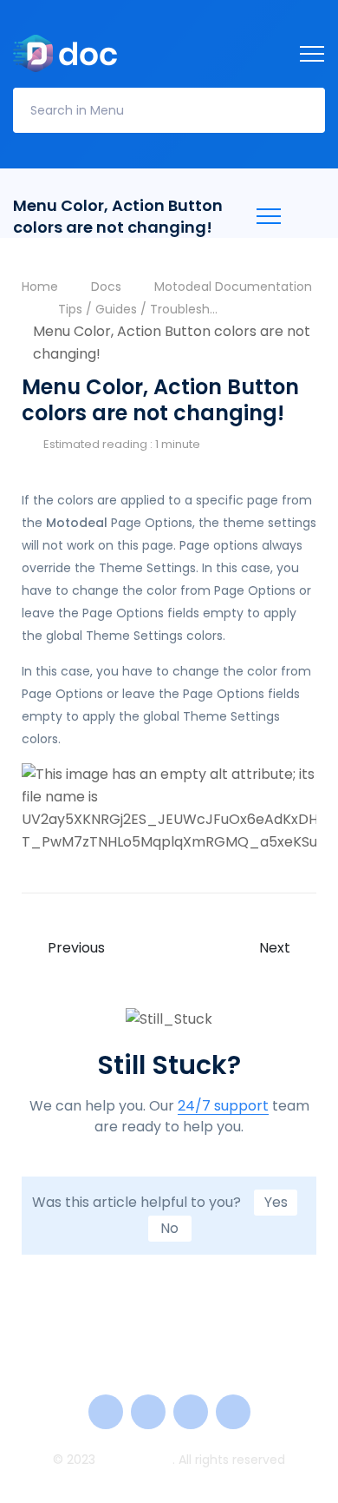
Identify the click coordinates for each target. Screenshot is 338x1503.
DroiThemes (135, 1459)
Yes (276, 1202)
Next (274, 948)
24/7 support (223, 1106)
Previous (76, 948)
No (169, 1228)
